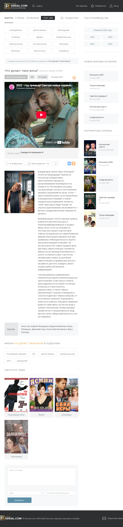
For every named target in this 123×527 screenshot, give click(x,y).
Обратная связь (115, 518)
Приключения (15, 44)
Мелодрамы (64, 30)
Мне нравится (40, 163)
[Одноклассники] (73, 163)
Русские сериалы (15, 6)
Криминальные (63, 37)
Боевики (16, 37)
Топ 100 (48, 17)
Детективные (39, 30)
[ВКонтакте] (69, 163)
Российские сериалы (16, 354)
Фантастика (40, 50)
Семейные (64, 50)
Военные (15, 50)
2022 (110, 44)
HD (33, 354)
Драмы (39, 37)
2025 (92, 37)
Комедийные (16, 30)
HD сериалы (81, 5)
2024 (110, 37)
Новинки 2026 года (103, 30)
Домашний (22, 360)
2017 (9, 360)
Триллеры (64, 44)
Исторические (40, 44)
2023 (92, 44)
